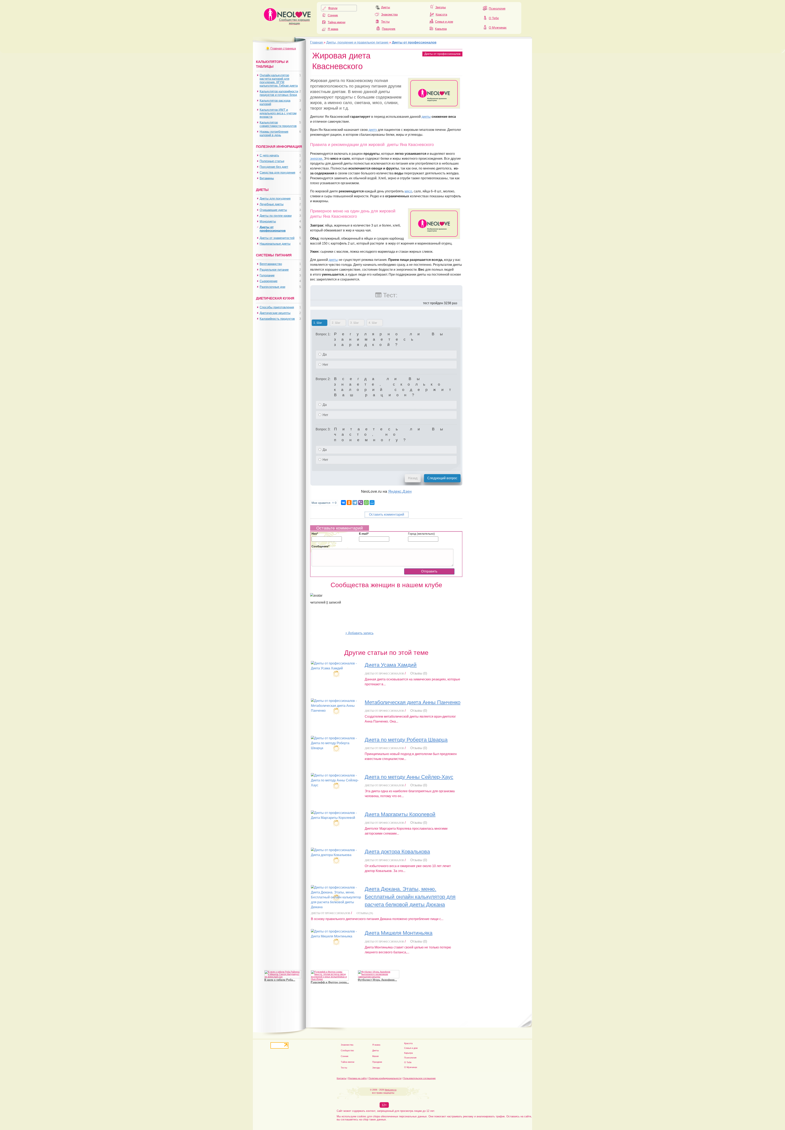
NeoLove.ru (390, 1089)
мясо (408, 191)
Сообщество (347, 1050)
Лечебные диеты (272, 204)
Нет (325, 364)
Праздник (388, 28)
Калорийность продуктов (277, 318)
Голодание (267, 275)
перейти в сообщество (327, 633)
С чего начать (269, 155)
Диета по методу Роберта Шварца (406, 740)
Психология (497, 8)
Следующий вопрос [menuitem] (442, 478)
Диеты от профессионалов (442, 53)
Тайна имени (336, 22)
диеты (426, 116)
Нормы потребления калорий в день (274, 133)
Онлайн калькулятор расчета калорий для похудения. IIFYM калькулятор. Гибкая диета (279, 80)
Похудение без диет (274, 166)
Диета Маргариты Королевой (400, 814)
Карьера (441, 28)
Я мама (333, 29)
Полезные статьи (272, 161)
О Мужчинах (498, 27)
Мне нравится (324, 502)
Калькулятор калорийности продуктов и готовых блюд (279, 93)
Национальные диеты (275, 243)
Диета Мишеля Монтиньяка (398, 933)
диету (373, 129)
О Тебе (494, 18)
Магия (375, 1056)
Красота (441, 14)
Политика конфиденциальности (385, 1078)
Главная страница (283, 48)
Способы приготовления (277, 307)
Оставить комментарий (386, 514)
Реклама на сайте (357, 1078)
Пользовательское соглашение (419, 1078)
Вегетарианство (271, 264)
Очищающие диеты (273, 210)
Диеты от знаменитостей (277, 238)
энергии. (317, 158)
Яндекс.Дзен (400, 491)
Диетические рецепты (275, 313)
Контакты (341, 1078)
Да (324, 354)
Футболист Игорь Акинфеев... (377, 979)
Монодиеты (268, 221)
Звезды (440, 7)
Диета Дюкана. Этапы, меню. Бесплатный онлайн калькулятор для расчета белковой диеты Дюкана (410, 897)
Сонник (333, 15)
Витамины (267, 178)
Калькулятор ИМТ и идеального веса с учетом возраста (278, 113)
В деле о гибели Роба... (279, 979)
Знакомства (389, 14)
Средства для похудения (277, 172)
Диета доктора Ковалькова (397, 851)
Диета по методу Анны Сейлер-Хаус (409, 777)
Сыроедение (268, 281)
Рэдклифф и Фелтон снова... (330, 982)
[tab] (319, 323)
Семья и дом (444, 21)
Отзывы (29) (365, 913)
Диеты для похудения (275, 198)
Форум (332, 8)
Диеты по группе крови (276, 215)
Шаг (317, 322)
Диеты (385, 7)
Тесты (385, 21)
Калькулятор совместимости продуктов (278, 124)
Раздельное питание (274, 269)
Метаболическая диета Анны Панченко (412, 702)
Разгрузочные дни (272, 286)
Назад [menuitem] (412, 478)
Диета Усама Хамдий (391, 665)
